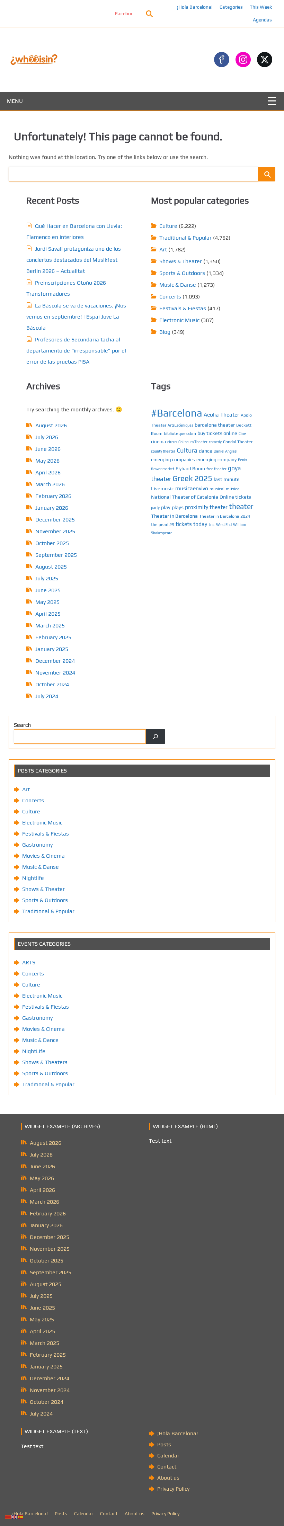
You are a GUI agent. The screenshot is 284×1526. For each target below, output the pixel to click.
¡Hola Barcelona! (195, 7)
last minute (227, 479)
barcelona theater (215, 425)
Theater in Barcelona (174, 516)
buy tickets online (217, 433)
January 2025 (51, 649)
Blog (164, 332)
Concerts (170, 296)
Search (22, 725)
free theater (216, 469)
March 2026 (50, 484)
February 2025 (53, 637)
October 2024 (52, 684)
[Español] (21, 1516)
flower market (162, 469)
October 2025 (52, 543)
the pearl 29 (162, 524)
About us (168, 1477)
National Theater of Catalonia (184, 497)
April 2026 (48, 472)
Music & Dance (40, 1040)
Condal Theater (237, 441)
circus (172, 442)
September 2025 (56, 555)
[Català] (8, 1516)
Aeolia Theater (221, 414)
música (233, 488)
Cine (242, 433)
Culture (168, 226)
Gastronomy (37, 844)
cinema (158, 441)
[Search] (155, 736)
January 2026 (51, 508)
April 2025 (48, 613)
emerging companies (173, 459)
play (165, 507)
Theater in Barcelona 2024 (224, 516)
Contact (166, 1466)
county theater (163, 451)
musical (217, 488)
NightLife (33, 1051)
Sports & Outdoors (182, 273)
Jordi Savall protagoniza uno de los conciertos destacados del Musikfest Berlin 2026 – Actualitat (73, 260)
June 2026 (48, 449)
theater (241, 506)
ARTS (28, 962)
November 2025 (55, 531)
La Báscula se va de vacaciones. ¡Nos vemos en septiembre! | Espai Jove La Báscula (76, 316)
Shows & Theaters (45, 1062)
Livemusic (162, 488)
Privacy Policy (173, 1488)
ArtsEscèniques (180, 425)
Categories (231, 7)
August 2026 (51, 425)
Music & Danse (177, 285)
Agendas (262, 20)
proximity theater (206, 507)
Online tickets (235, 497)
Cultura (187, 450)
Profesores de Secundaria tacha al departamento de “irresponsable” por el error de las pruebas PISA (76, 350)
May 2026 (47, 460)
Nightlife (33, 878)
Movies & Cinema (43, 856)
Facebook (106, 13)
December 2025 (55, 519)
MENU (15, 101)
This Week (261, 7)
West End (224, 525)
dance (205, 451)
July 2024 (46, 696)
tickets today (191, 524)
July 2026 (46, 437)
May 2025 (47, 602)
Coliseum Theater (192, 442)
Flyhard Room (190, 468)
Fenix (242, 460)
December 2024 (55, 661)
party (155, 508)
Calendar (168, 1455)
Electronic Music (179, 320)
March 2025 (50, 625)
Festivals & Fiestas (182, 308)
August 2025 (51, 566)
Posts (164, 1444)
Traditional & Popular (185, 237)
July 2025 (46, 578)
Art (163, 249)
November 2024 (55, 672)
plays (178, 507)
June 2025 (48, 590)
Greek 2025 (192, 478)
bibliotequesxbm (180, 433)
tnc (211, 524)
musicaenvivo (191, 488)
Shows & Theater (180, 261)
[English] (14, 1516)
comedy (215, 442)
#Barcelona (176, 413)
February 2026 (53, 496)
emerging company (216, 459)
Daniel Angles (225, 451)
